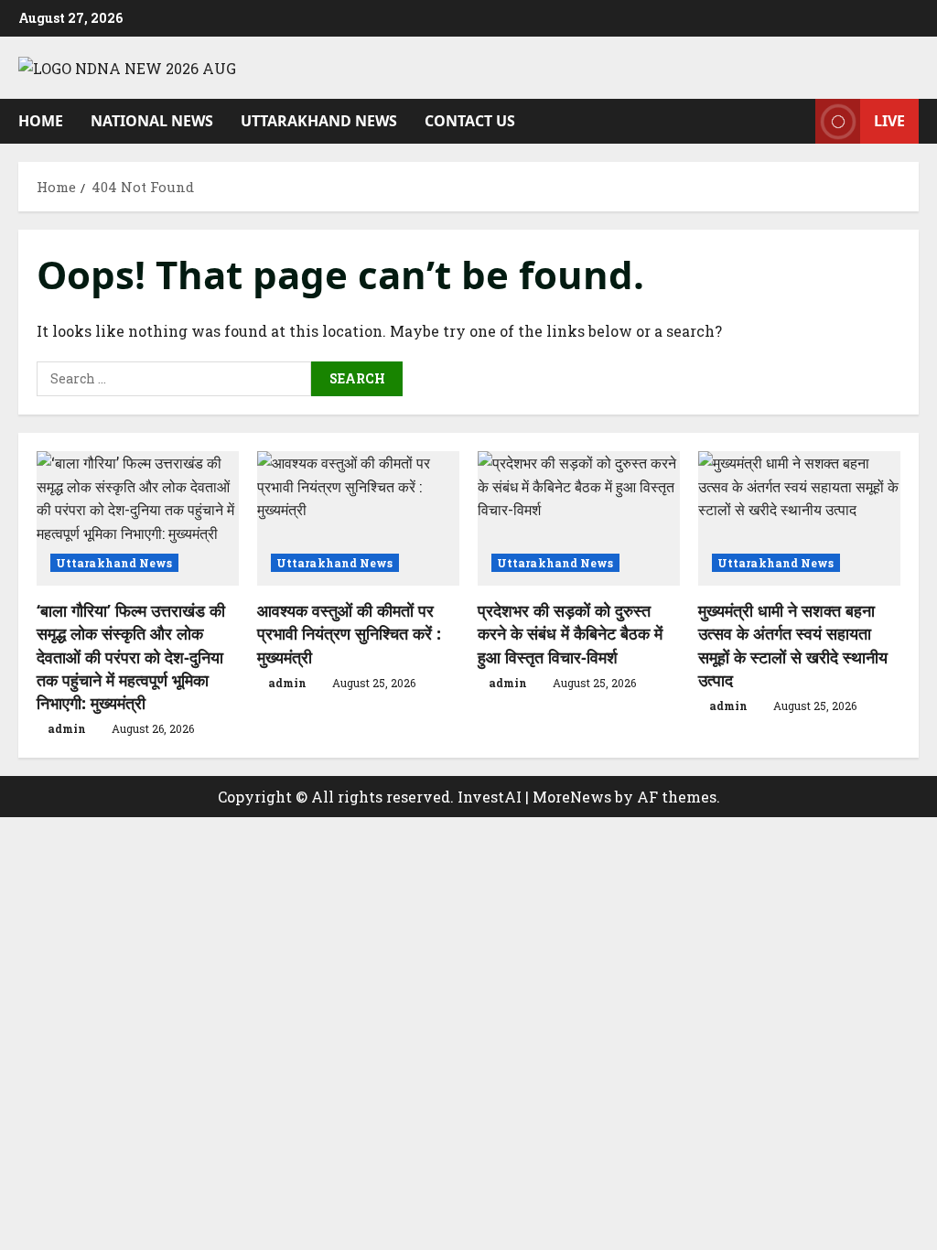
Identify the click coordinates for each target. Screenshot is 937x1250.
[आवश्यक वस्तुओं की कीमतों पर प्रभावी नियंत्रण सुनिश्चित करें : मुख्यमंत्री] (358, 518)
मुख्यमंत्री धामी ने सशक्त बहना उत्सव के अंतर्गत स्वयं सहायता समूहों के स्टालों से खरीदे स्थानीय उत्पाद (793, 645)
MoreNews (572, 796)
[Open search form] (796, 121)
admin (67, 728)
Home (40, 121)
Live (889, 120)
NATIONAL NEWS (152, 121)
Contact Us (470, 121)
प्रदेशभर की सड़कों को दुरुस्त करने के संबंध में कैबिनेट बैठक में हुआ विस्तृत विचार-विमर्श (570, 633)
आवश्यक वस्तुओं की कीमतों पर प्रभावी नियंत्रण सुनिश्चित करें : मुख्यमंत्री (349, 633)
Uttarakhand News (319, 121)
